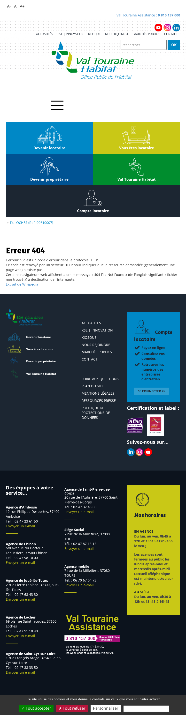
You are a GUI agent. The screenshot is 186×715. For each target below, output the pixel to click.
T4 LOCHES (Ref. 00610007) (31, 222)
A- (9, 6)
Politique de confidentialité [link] (146, 708)
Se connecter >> (151, 391)
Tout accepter (38, 708)
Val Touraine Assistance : (148, 15)
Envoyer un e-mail (20, 526)
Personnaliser (105, 708)
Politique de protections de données (96, 412)
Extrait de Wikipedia (22, 284)
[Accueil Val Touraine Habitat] (93, 60)
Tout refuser (73, 708)
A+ (22, 6)
